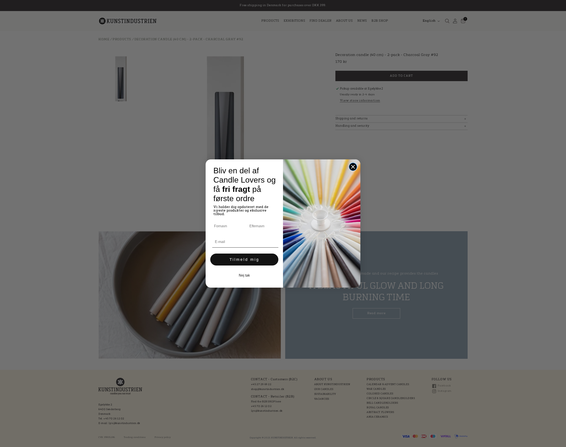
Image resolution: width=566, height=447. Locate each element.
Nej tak (244, 275)
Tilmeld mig (244, 259)
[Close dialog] (353, 167)
